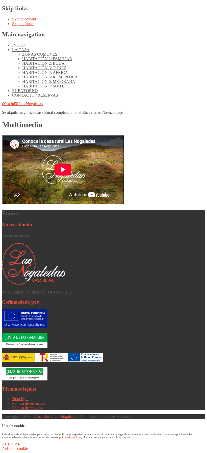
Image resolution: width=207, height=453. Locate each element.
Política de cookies (27, 408)
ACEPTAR (11, 444)
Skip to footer (23, 23)
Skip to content (24, 19)
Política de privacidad (29, 403)
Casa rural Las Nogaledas (22, 104)
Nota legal (20, 399)
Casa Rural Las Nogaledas (56, 416)
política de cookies (70, 437)
